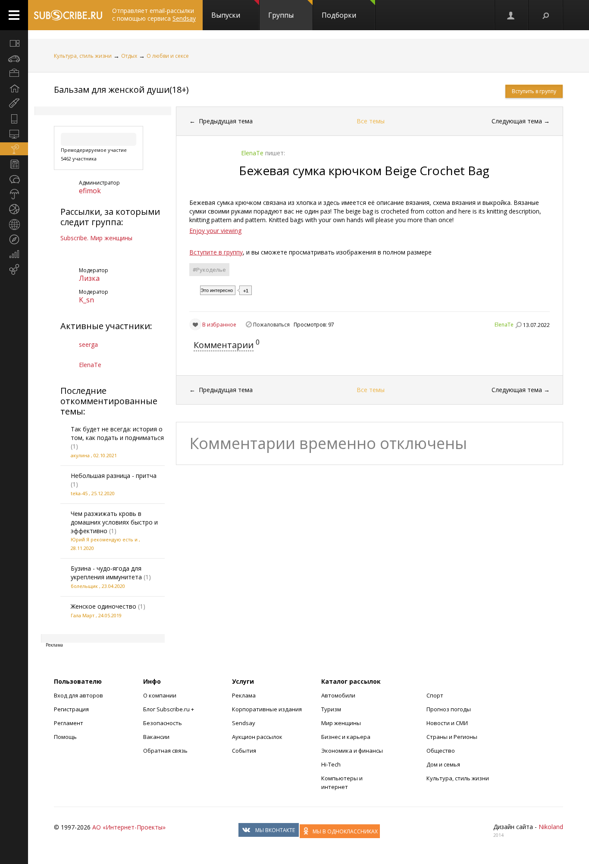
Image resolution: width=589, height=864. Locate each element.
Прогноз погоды (448, 709)
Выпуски (225, 15)
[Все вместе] (14, 43)
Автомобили (338, 695)
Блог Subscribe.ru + (169, 709)
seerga (88, 344)
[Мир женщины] (14, 103)
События (244, 750)
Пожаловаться (271, 324)
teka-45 (79, 493)
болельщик (84, 586)
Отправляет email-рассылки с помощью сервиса (154, 14)
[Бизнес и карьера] (14, 73)
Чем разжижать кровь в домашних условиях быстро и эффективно (114, 522)
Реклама (244, 695)
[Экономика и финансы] (14, 254)
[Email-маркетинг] (14, 269)
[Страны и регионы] (14, 224)
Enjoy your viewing (215, 230)
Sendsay (243, 723)
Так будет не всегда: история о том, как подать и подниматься (117, 433)
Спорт (434, 695)
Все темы (371, 121)
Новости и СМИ (447, 723)
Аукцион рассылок (257, 737)
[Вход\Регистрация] (511, 15)
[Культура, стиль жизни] (14, 148)
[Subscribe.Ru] (68, 15)
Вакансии (156, 737)
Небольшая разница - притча (114, 475)
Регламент (68, 723)
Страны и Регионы (451, 737)
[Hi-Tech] (14, 118)
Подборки (339, 15)
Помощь (65, 737)
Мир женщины (341, 723)
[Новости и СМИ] (14, 163)
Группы (281, 15)
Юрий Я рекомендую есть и (104, 539)
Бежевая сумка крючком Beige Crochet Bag (364, 170)
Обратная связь (165, 750)
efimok (90, 190)
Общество (440, 750)
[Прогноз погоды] (14, 194)
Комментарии (224, 345)
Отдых (129, 56)
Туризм (331, 709)
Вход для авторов (78, 695)
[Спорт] (14, 209)
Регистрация (71, 709)
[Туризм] (14, 239)
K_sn (86, 300)
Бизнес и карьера (345, 737)
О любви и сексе (168, 56)
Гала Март (82, 615)
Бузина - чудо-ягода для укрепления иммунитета (106, 572)
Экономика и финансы (352, 750)
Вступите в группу (216, 252)
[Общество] (14, 179)
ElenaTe (90, 365)
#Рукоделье (209, 269)
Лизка (89, 278)
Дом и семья (443, 764)
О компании (159, 695)
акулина (80, 455)
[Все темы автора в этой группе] (518, 324)
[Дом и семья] (14, 88)
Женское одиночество (103, 606)
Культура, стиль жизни (83, 56)
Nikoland (551, 827)
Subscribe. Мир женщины (96, 238)
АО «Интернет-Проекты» (129, 827)
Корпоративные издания (267, 709)
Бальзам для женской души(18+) (121, 89)
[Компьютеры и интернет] (14, 133)
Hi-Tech (331, 764)
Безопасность (162, 723)
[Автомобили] (14, 58)
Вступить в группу (534, 91)
